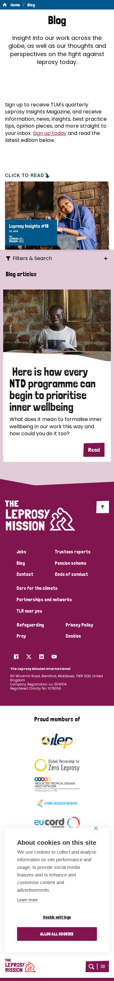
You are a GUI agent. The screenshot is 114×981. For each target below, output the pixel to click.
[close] (96, 828)
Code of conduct (71, 574)
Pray (21, 636)
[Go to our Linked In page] (41, 655)
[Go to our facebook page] (16, 655)
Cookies (73, 636)
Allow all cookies (56, 933)
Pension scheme (70, 563)
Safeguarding (30, 625)
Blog (31, 4)
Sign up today (49, 133)
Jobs (21, 552)
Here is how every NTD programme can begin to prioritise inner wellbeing (53, 389)
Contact (24, 574)
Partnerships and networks (44, 599)
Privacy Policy (79, 625)
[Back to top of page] (102, 506)
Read (94, 449)
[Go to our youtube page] (54, 655)
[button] (103, 966)
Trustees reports (73, 552)
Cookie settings (57, 917)
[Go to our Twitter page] (28, 655)
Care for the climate (36, 588)
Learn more (27, 899)
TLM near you (29, 611)
